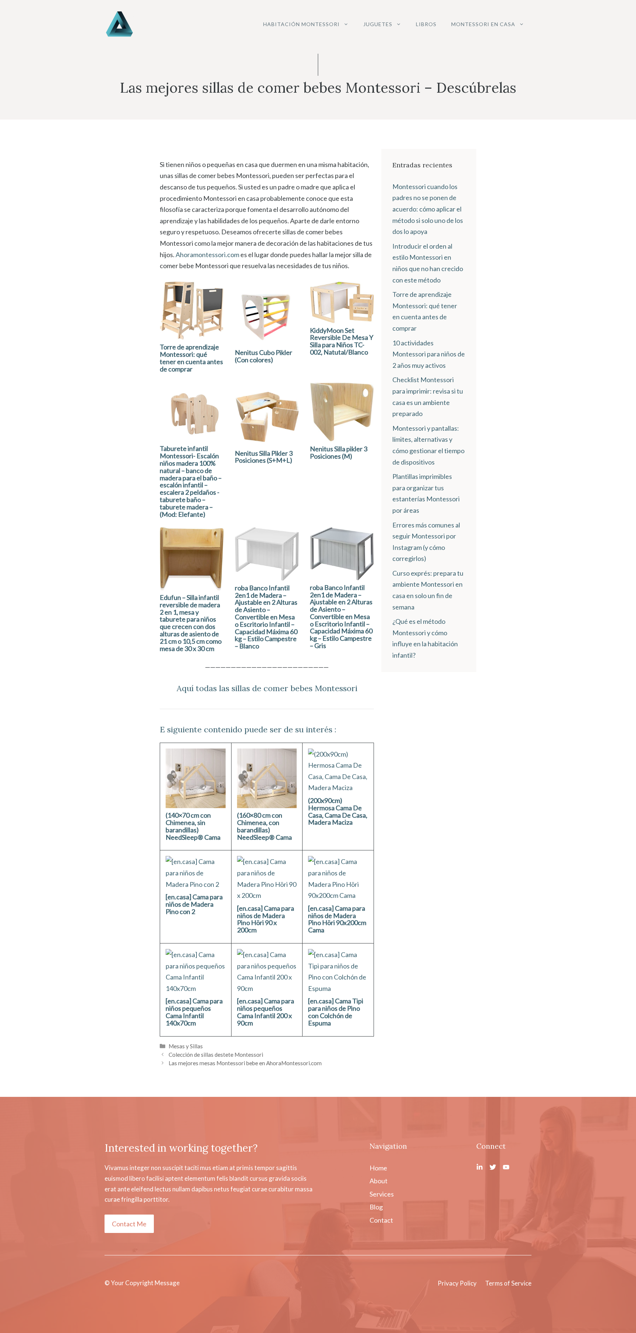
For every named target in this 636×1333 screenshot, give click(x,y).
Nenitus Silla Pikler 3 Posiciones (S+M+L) (264, 457)
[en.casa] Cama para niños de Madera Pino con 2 (194, 904)
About (379, 1181)
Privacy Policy (457, 1283)
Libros (426, 24)
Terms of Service (508, 1283)
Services (382, 1194)
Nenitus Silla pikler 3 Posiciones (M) (338, 452)
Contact (381, 1220)
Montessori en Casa (483, 24)
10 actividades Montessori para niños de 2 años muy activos (428, 354)
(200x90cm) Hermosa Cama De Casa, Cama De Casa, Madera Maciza (337, 811)
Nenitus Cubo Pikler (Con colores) (263, 356)
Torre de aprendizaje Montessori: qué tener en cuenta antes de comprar (191, 358)
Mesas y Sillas (186, 1046)
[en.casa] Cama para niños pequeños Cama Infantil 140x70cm (194, 1012)
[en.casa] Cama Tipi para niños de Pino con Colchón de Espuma (335, 1012)
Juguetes (377, 24)
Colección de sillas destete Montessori (216, 1054)
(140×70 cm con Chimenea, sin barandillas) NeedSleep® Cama (193, 826)
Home (378, 1168)
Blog (376, 1207)
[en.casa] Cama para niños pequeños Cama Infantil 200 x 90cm (265, 1012)
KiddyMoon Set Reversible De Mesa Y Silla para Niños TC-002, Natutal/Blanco (341, 341)
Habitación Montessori (301, 24)
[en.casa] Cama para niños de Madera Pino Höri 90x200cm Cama (337, 919)
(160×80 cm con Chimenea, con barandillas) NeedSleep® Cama (264, 826)
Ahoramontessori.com (207, 254)
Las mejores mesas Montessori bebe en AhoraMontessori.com (245, 1063)
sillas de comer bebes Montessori (294, 688)
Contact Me (129, 1224)
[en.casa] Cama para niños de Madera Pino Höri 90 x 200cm (265, 919)
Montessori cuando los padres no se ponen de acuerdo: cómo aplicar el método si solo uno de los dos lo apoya (427, 208)
